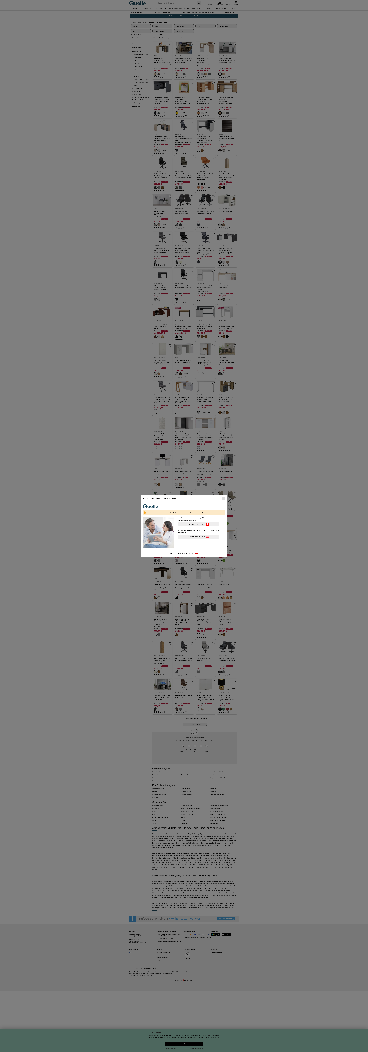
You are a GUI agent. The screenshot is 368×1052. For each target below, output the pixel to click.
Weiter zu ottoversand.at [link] (196, 537)
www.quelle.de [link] (182, 553)
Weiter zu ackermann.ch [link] (196, 524)
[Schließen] (223, 498)
